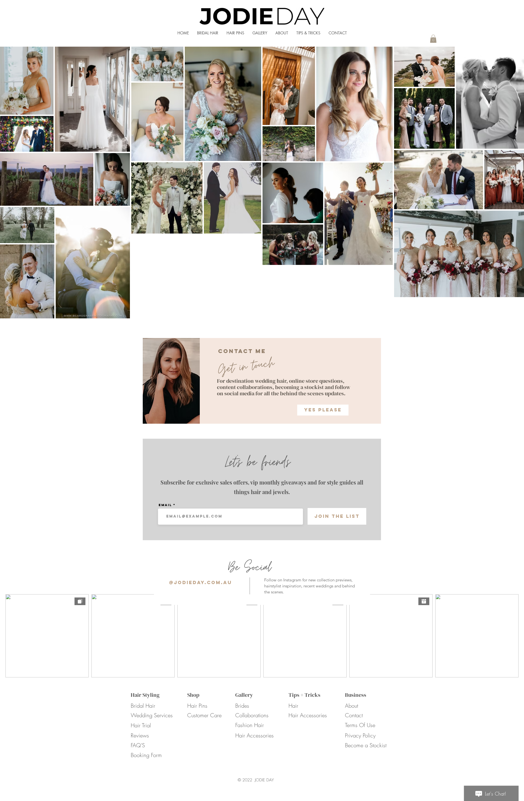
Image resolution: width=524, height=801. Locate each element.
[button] (433, 39)
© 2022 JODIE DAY (256, 780)
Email (165, 505)
